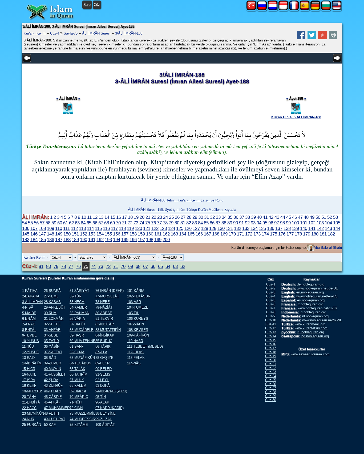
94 (259, 222)
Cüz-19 (270, 356)
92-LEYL (102, 380)
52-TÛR (75, 296)
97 (276, 222)
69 (112, 222)
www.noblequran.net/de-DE (317, 288)
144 (336, 228)
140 (303, 228)
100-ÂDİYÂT (105, 425)
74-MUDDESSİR (82, 419)
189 (75, 239)
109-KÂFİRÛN (138, 335)
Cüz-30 (270, 400)
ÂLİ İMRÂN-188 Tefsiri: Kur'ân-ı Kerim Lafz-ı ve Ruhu (182, 200)
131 (229, 228)
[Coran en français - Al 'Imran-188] (294, 9)
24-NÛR (28, 419)
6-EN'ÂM (29, 319)
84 (200, 222)
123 (163, 228)
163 (174, 234)
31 (206, 217)
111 (66, 228)
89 (229, 222)
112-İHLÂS (135, 352)
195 (124, 239)
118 (122, 228)
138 (287, 228)
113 (82, 228)
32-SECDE (52, 324)
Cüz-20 (270, 360)
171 (240, 234)
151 (75, 234)
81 (182, 222)
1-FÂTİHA (30, 291)
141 (312, 228)
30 (200, 217)
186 (50, 239)
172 (248, 234)
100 (295, 222)
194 (116, 239)
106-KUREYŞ (137, 319)
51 (323, 217)
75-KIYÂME (79, 425)
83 (194, 222)
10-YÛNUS (30, 341)
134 (254, 228)
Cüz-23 (270, 372)
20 (142, 217)
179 (306, 234)
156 (116, 234)
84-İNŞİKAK (104, 335)
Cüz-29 (270, 396)
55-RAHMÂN (79, 313)
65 (89, 222)
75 (147, 222)
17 (124, 217)
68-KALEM (78, 386)
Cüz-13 (270, 332)
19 (136, 217)
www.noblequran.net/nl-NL (322, 320)
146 (34, 234)
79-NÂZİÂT (104, 307)
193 (108, 239)
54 (24, 222)
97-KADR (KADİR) (109, 408)
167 (207, 234)
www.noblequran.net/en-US (317, 296)
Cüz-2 (270, 288)
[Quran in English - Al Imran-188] (336, 9)
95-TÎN (100, 397)
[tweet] (312, 38)
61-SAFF (76, 346)
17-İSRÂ (28, 380)
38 (247, 217)
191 (91, 239)
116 (106, 228)
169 (224, 234)
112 (74, 228)
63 (77, 222)
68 (106, 222)
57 (42, 222)
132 (237, 228)
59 (53, 222)
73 (136, 222)
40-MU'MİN (52, 369)
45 (288, 217)
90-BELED (103, 369)
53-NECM (77, 302)
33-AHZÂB (52, 330)
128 (204, 228)
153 (91, 234)
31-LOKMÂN (53, 319)
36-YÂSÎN (51, 346)
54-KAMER (78, 307)
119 (130, 228)
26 (177, 217)
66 (94, 222)
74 (141, 222)
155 (108, 234)
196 (133, 239)
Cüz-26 (270, 384)
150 (67, 234)
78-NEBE (102, 302)
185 (42, 239)
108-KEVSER (137, 330)
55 (30, 222)
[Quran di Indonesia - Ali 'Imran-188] (283, 9)
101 (303, 222)
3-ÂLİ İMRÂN (32, 302)
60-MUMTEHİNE (82, 341)
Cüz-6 (270, 304)
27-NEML (51, 296)
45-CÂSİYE (53, 397)
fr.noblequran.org (310, 304)
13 (101, 217)
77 (159, 222)
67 (100, 222)
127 (196, 228)
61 (65, 222)
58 (48, 222)
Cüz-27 (270, 388)
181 (323, 234)
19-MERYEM (32, 391)
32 (212, 217)
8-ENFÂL (29, 330)
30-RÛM (50, 313)
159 (141, 234)
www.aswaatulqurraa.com (310, 354)
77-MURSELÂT (107, 296)
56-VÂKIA (77, 319)
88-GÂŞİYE (104, 358)
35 (230, 217)
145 (25, 234)
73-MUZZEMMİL (82, 413)
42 (271, 217)
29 (194, 217)
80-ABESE (103, 313)
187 (58, 239)
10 (83, 217)
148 (50, 234)
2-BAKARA (30, 296)
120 (138, 228)
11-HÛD (28, 346)
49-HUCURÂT (54, 419)
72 (130, 222)
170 (232, 234)
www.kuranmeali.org (310, 324)
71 (124, 222)
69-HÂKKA (78, 391)
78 (165, 222)
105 (336, 222)
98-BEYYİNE (105, 413)
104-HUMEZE (137, 307)
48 (306, 217)
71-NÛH (76, 402)
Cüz (97, 5)
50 (318, 217)
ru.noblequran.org (310, 332)
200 (166, 239)
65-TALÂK (77, 369)
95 (264, 222)
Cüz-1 (270, 284)
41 (265, 217)
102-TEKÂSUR (138, 296)
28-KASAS (52, 302)
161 (157, 234)
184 (34, 239)
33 (218, 217)
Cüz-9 (270, 316)
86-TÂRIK (103, 346)
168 (215, 234)
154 (100, 234)
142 (320, 228)
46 (294, 217)
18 (130, 217)
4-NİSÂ (27, 307)
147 (42, 234)
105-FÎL (133, 313)
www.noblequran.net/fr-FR (317, 308)
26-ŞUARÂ (52, 291)
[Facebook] (301, 38)
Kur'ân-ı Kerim (35, 33)
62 (71, 222)
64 (83, 222)
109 (50, 228)
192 (100, 239)
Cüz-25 (270, 380)
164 (182, 234)
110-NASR (135, 341)
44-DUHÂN (52, 391)
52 (329, 217)
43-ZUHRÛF (53, 386)
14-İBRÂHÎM (32, 363)
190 (83, 239)
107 (34, 228)
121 (146, 228)
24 (165, 217)
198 (149, 239)
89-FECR (102, 363)
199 (157, 239)
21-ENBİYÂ (31, 402)
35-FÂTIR (51, 341)
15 (112, 217)
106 (25, 228)
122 (155, 228)
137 (278, 228)
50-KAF (50, 425)
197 (141, 239)
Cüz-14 (270, 336)
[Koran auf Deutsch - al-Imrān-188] (315, 9)
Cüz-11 (270, 324)
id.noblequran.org (313, 312)
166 (199, 234)
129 (212, 228)
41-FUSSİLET (55, 374)
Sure (87, 5)
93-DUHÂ (102, 386)
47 (300, 217)
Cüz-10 (270, 320)
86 (212, 222)
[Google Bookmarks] (322, 38)
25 (171, 217)
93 (253, 222)
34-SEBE (51, 335)
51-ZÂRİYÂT (79, 291)
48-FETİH (51, 413)
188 (67, 239)
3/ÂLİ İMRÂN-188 (128, 33)
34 (224, 217)
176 (281, 234)
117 (114, 228)
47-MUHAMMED (57, 408)
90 (235, 222)
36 (235, 217)
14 (106, 217)
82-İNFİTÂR (104, 324)
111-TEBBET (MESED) (145, 346)
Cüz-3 (270, 292)
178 (298, 234)
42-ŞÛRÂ (51, 380)
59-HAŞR (77, 335)
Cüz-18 (270, 352)
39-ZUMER (52, 363)
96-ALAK (102, 402)
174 (265, 234)
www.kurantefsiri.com (311, 328)
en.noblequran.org (310, 292)
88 (223, 222)
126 (188, 228)
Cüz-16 (270, 344)
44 (282, 217)
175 (273, 234)
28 (189, 217)
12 (95, 217)
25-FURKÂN (31, 425)
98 (282, 222)
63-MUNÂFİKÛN (82, 358)
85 (206, 222)
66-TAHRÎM (78, 374)
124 (171, 228)
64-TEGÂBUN (80, 363)
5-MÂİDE (29, 313)
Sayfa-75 (71, 33)
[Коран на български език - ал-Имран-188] (326, 9)
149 (58, 234)
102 (312, 222)
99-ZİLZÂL (103, 419)
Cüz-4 (54, 33)
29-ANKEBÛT (54, 307)
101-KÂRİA (135, 291)
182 (331, 234)
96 (270, 222)
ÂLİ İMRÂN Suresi (96, 33)
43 (276, 217)
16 (118, 217)
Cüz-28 (270, 392)
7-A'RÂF (28, 324)
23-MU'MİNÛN (33, 413)
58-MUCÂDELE (82, 330)
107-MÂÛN (135, 324)
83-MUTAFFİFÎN (108, 330)
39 (253, 217)
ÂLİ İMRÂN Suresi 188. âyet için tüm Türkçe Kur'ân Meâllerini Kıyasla (182, 210)
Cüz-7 (270, 308)
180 (314, 234)
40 (259, 217)
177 (290, 234)
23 (159, 217)
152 (83, 234)
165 (191, 234)
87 (218, 222)
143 (328, 228)
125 (179, 228)
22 (153, 217)
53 (335, 217)
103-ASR (134, 302)
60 (59, 222)
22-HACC (29, 408)
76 (153, 222)
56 (36, 222)
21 (147, 217)
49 (312, 217)
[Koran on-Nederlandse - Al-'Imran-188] (272, 9)
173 (257, 234)
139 (295, 228)
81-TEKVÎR (104, 319)
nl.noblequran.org (315, 316)
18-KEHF (29, 386)
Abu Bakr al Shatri (328, 248)
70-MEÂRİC (79, 397)
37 (241, 217)
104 (328, 222)
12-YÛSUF (30, 352)
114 (90, 228)
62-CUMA (77, 352)
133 (245, 228)
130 (221, 228)
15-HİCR (28, 369)
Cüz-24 (270, 376)
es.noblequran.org (311, 300)
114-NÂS (134, 363)
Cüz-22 (270, 368)
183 (25, 239)
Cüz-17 (270, 348)
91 (241, 222)
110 (58, 228)
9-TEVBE (29, 335)
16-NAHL (29, 374)
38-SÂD (50, 358)
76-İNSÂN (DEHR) (109, 291)
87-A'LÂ (101, 352)
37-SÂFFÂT (53, 352)
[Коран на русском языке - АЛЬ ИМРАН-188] (262, 9)
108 (42, 228)
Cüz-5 (270, 300)
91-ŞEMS (102, 374)
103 (320, 222)
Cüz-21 (270, 364)
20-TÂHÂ (29, 397)
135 (262, 228)
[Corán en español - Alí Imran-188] (304, 9)
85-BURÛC (103, 341)
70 (118, 222)
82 (188, 222)
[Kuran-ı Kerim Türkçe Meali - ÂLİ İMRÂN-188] (251, 9)
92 (247, 222)
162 (166, 234)
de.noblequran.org (310, 284)
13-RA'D (28, 358)
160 (149, 234)
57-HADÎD (77, 324)
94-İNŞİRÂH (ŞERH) (111, 391)
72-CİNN (76, 408)
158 (133, 234)
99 (288, 222)
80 (177, 222)
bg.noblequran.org (315, 336)
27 (183, 217)
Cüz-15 (270, 340)
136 (270, 228)
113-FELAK (136, 358)
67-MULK (77, 380)
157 (124, 234)
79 (171, 222)
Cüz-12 (270, 328)
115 (98, 228)
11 (89, 217)
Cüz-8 (270, 312)
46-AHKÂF (52, 402)
